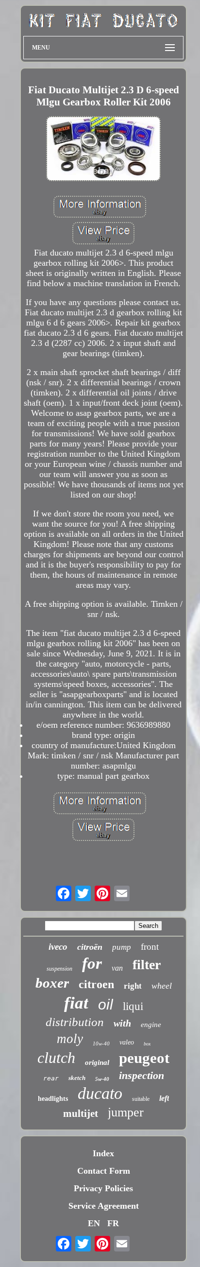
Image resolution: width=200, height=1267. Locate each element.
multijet (80, 1113)
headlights (53, 1098)
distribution (75, 1021)
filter (147, 964)
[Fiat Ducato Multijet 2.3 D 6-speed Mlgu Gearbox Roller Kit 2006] (103, 150)
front (150, 947)
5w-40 (102, 1079)
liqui (133, 1006)
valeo (126, 1042)
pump (121, 947)
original (97, 1062)
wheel (161, 986)
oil (105, 1004)
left (164, 1098)
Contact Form (103, 1171)
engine (151, 1024)
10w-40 (101, 1043)
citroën (89, 947)
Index (103, 1153)
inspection (141, 1075)
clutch (56, 1057)
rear (51, 1078)
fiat (76, 1002)
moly (70, 1038)
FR (113, 1223)
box (147, 1043)
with (122, 1023)
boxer (52, 983)
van (117, 968)
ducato (100, 1093)
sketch (76, 1077)
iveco (58, 947)
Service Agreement (103, 1206)
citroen (96, 984)
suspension (59, 968)
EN (94, 1223)
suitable (141, 1099)
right (133, 986)
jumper (126, 1112)
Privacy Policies (103, 1188)
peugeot (144, 1057)
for (92, 963)
